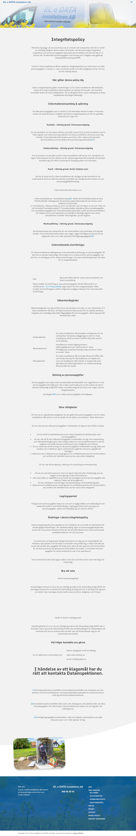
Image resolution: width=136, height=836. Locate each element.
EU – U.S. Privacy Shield (51, 286)
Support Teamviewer (96, 819)
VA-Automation (96, 796)
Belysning (94, 793)
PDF (54, 394)
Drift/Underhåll (97, 803)
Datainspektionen (84, 673)
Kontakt (91, 812)
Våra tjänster (94, 790)
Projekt (91, 809)
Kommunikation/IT (97, 799)
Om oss (91, 806)
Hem (90, 787)
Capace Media (78, 833)
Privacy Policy (94, 815)
